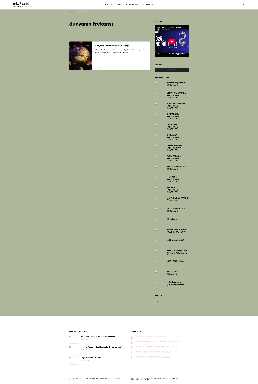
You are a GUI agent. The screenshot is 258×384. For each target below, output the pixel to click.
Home (147, 379)
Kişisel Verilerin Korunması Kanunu (155, 378)
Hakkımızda (174, 378)
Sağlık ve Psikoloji (132, 4)
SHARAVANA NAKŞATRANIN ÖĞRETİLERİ (173, 137)
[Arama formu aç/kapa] (244, 4)
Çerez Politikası (137, 379)
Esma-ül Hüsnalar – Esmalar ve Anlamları (98, 337)
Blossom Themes (111, 378)
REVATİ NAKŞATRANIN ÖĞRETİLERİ (176, 84)
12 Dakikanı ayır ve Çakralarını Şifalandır (175, 283)
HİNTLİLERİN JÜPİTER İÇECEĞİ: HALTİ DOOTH (177, 231)
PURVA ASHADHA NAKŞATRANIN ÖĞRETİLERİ (174, 158)
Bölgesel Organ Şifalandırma (173, 273)
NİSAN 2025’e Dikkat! (176, 261)
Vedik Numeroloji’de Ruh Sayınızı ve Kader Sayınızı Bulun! (177, 253)
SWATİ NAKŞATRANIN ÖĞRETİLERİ (176, 210)
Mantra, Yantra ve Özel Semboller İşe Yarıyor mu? (101, 347)
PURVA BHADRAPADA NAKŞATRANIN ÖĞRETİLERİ (176, 106)
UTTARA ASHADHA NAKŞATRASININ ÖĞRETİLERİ (174, 148)
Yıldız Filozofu (21, 4)
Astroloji (108, 4)
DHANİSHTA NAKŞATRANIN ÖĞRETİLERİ (173, 127)
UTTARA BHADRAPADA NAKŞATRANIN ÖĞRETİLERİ (176, 95)
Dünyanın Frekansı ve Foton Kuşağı (112, 46)
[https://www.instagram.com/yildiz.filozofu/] (157, 301)
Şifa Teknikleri (148, 4)
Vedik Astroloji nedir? (175, 240)
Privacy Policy (72, 380)
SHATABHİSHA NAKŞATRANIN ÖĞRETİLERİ (173, 116)
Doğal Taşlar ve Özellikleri (91, 358)
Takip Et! (173, 70)
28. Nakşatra (172, 219)
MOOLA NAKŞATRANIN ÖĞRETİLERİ (176, 168)
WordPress (122, 378)
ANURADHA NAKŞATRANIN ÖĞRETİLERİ (173, 190)
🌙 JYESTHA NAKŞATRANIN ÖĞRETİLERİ (173, 179)
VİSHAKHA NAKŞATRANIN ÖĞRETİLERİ (178, 199)
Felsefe (118, 4)
